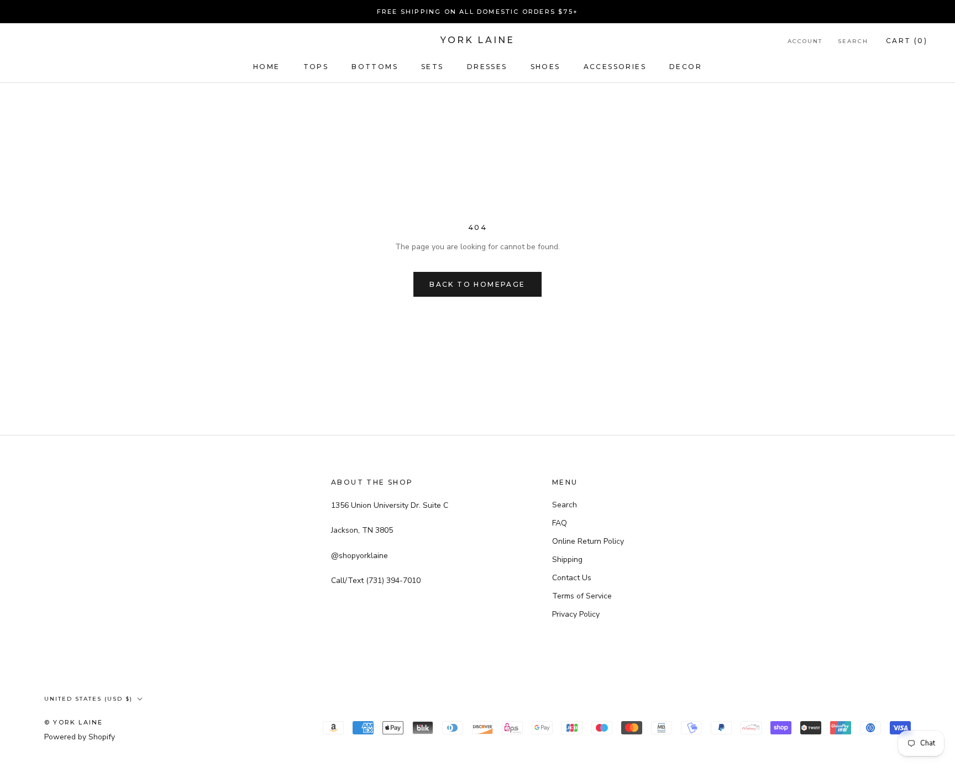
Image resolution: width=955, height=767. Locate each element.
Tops (316, 66)
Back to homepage (477, 284)
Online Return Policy (588, 541)
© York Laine (73, 722)
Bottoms (374, 66)
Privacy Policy (576, 614)
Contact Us (571, 577)
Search (853, 41)
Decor (685, 66)
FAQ (559, 523)
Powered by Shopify (79, 737)
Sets (432, 66)
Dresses (487, 66)
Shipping (567, 559)
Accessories (615, 66)
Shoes (545, 66)
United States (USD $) (88, 698)
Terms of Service (582, 596)
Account (805, 41)
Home (266, 66)
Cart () (906, 40)
